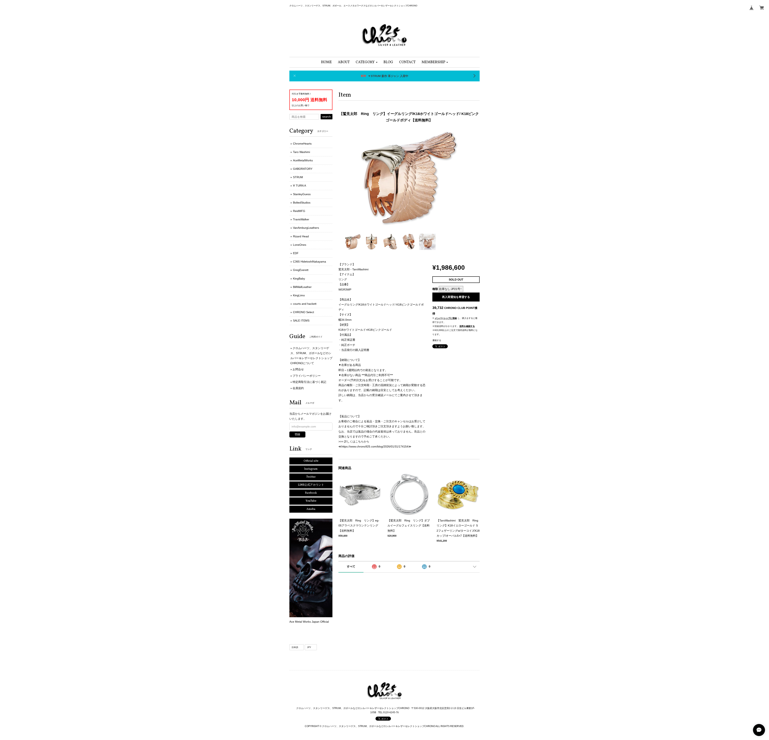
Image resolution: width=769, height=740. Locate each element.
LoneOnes (299, 244)
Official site (311, 461)
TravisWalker (301, 219)
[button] (366, 62)
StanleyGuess (302, 194)
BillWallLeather (302, 287)
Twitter (311, 477)
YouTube (311, 501)
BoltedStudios (301, 202)
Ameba (310, 509)
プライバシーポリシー (307, 375)
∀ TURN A (299, 185)
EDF (296, 253)
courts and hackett (304, 303)
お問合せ (298, 369)
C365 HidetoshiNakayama (309, 261)
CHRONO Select (303, 312)
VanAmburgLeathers (306, 227)
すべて (351, 566)
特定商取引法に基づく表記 (309, 381)
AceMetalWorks (303, 160)
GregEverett (300, 270)
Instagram (311, 469)
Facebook (311, 493)
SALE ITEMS (301, 320)
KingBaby (299, 278)
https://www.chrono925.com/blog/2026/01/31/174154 (374, 446)
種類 (435, 289)
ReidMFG (299, 211)
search (326, 116)
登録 (297, 434)
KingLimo (299, 295)
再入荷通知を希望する (456, 297)
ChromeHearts (302, 143)
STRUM (298, 177)
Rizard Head (301, 236)
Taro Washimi (301, 152)
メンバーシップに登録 (446, 318)
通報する (436, 340)
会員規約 (298, 388)
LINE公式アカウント (311, 485)
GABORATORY (302, 168)
